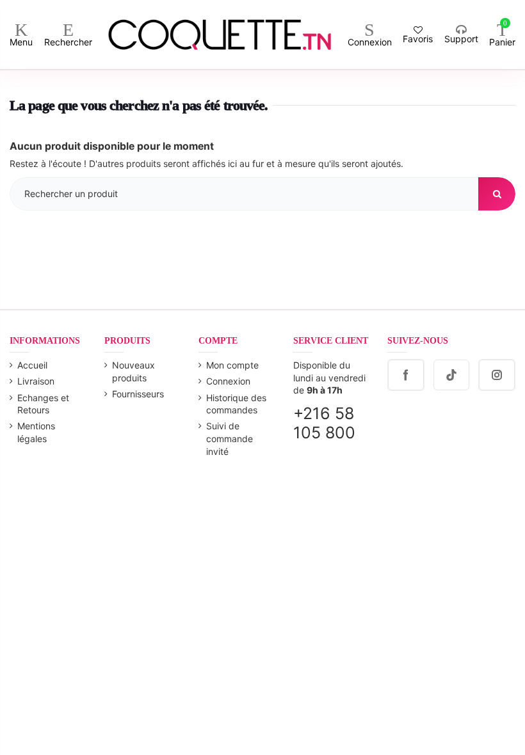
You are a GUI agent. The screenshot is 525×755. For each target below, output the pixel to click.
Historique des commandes (236, 404)
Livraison (35, 381)
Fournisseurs (138, 393)
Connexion (228, 381)
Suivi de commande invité (229, 438)
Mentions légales (36, 432)
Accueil (32, 365)
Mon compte (232, 365)
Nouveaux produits (133, 371)
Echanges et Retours (43, 404)
